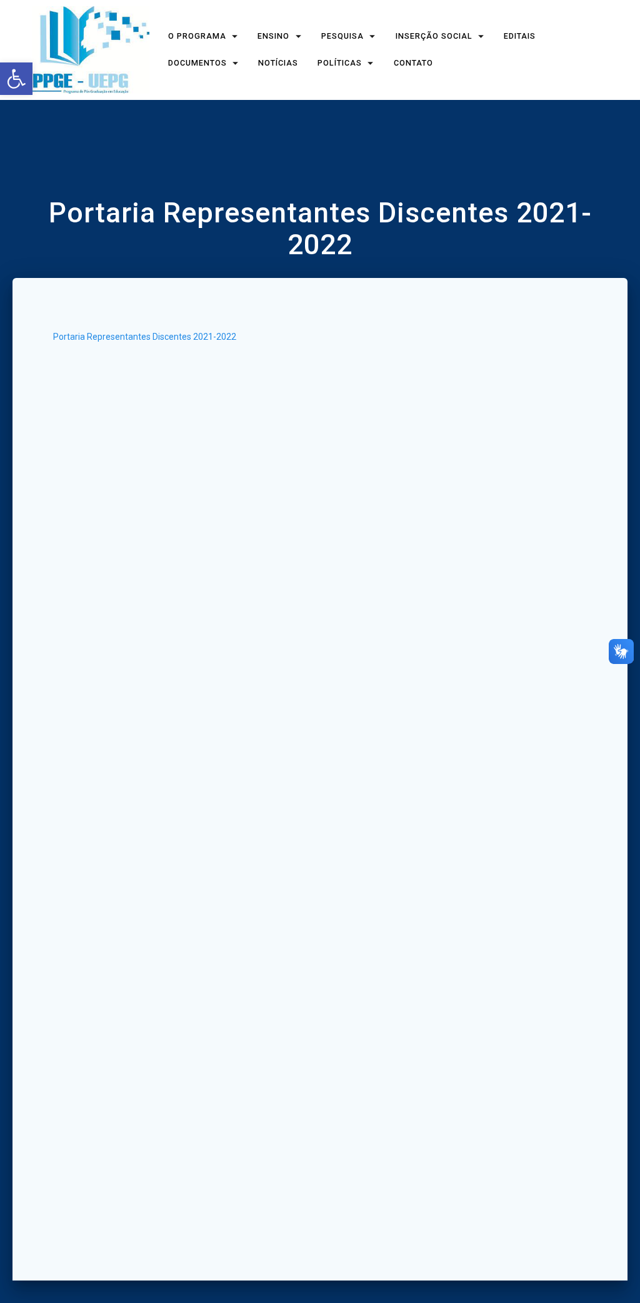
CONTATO (413, 62)
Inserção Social (434, 36)
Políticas (340, 62)
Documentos (197, 62)
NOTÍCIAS (279, 62)
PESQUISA (342, 36)
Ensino (274, 36)
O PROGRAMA (197, 36)
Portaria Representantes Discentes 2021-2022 (144, 337)
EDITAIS (520, 36)
